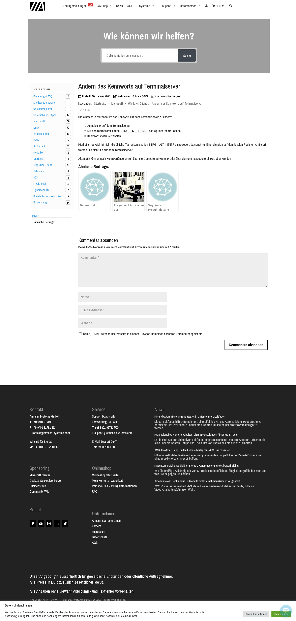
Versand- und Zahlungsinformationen (114, 486)
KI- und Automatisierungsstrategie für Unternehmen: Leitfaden (189, 416)
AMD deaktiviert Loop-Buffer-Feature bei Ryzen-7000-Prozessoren (192, 450)
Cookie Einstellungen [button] (256, 614)
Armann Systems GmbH (106, 520)
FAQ (94, 491)
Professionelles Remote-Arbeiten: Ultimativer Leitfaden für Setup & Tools (196, 434)
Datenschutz (99, 537)
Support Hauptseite (104, 416)
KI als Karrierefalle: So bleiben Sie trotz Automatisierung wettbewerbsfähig (196, 465)
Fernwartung (100, 422)
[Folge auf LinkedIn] (57, 523)
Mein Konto (99, 480)
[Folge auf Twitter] (65, 523)
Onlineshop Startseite (105, 475)
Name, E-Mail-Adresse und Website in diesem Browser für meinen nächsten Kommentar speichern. (143, 334)
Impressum (98, 531)
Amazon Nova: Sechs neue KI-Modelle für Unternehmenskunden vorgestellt (197, 481)
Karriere (96, 526)
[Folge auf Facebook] (33, 523)
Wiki (115, 422)
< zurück (85, 110)
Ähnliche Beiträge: (44, 222)
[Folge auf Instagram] (49, 523)
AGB (95, 542)
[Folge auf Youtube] (41, 523)
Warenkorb (117, 480)
